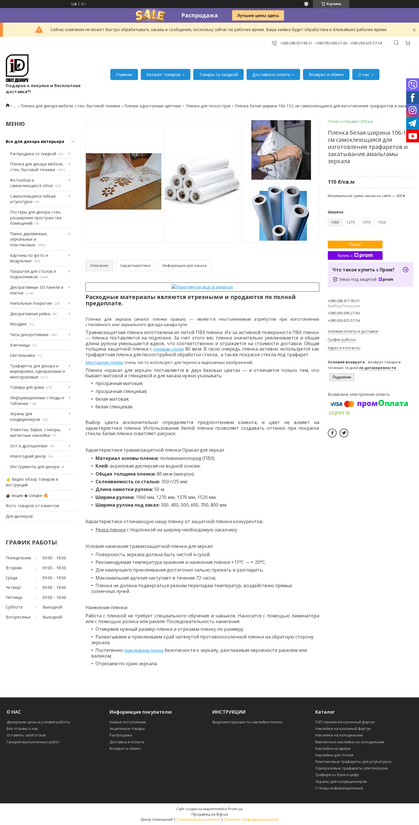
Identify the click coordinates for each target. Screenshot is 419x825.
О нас (363, 74)
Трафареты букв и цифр (337, 774)
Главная (124, 74)
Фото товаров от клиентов (32, 505)
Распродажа (120, 735)
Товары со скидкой (218, 74)
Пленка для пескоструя (208, 106)
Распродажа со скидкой (33, 153)
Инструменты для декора (34, 466)
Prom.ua (235, 808)
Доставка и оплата (271, 74)
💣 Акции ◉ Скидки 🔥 (27, 495)
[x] (343, 433)
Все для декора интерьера (35, 141)
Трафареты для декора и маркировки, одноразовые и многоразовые (37, 371)
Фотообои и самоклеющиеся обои (31, 183)
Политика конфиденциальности (251, 819)
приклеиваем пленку (144, 650)
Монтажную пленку (104, 362)
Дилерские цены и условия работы (38, 721)
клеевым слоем (168, 349)
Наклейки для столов (334, 755)
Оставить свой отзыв (26, 735)
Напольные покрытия (31, 303)
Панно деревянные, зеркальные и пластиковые (29, 239)
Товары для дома (27, 387)
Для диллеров (19, 516)
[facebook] (332, 433)
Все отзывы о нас (22, 728)
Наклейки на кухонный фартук (343, 728)
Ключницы (20, 345)
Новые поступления (127, 721)
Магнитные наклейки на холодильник (350, 741)
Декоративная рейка (30, 313)
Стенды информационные (339, 788)
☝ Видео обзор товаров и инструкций (32, 482)
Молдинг (18, 324)
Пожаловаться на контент (198, 819)
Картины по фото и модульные (29, 258)
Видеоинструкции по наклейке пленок (247, 721)
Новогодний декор (28, 456)
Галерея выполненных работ (33, 741)
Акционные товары (127, 728)
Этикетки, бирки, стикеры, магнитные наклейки (35, 432)
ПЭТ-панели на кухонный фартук (345, 721)
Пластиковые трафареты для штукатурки (353, 761)
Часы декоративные (29, 334)
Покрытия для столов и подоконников (33, 274)
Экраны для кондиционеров (25, 416)
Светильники (22, 355)
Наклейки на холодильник (339, 735)
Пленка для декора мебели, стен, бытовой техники (70, 106)
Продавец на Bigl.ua (210, 814)
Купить (355, 244)
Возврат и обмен (326, 74)
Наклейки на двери (333, 748)
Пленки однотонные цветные (152, 106)
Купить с (345, 255)
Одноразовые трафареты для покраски (351, 768)
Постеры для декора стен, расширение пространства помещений (36, 217)
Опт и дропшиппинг (29, 446)
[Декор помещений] (17, 68)
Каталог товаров (163, 74)
